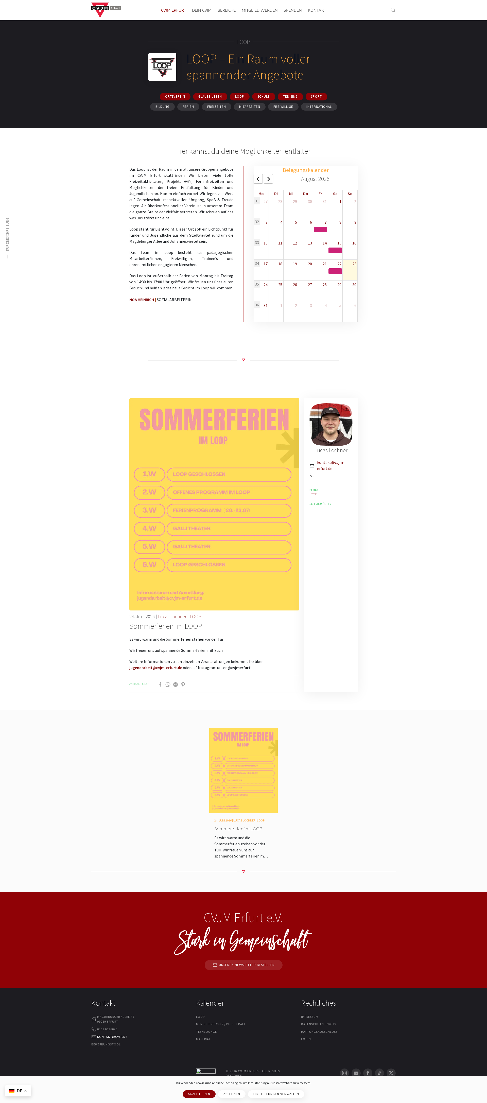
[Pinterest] (183, 684)
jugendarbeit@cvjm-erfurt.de (155, 667)
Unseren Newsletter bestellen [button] (247, 965)
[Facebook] (160, 684)
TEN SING (290, 96)
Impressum (309, 1017)
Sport (316, 96)
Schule (263, 96)
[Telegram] (175, 684)
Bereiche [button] (227, 10)
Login (306, 1039)
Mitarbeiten (249, 106)
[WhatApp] (167, 684)
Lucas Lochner (172, 616)
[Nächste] (268, 179)
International (319, 106)
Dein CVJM (202, 10)
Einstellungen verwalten (276, 1094)
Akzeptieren (199, 1094)
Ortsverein (175, 96)
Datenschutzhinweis (318, 1024)
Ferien (188, 106)
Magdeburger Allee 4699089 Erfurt (115, 1019)
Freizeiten (216, 106)
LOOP (195, 616)
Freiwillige (283, 106)
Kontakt (317, 10)
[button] (393, 10)
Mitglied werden (260, 10)
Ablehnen (231, 1094)
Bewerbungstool (106, 1044)
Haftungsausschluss (319, 1032)
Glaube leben (210, 96)
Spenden (293, 10)
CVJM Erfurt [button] (173, 10)
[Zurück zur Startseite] (106, 10)
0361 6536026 (107, 1029)
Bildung (162, 106)
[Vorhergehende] (258, 179)
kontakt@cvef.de (112, 1037)
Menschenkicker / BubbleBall (221, 1024)
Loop (239, 96)
